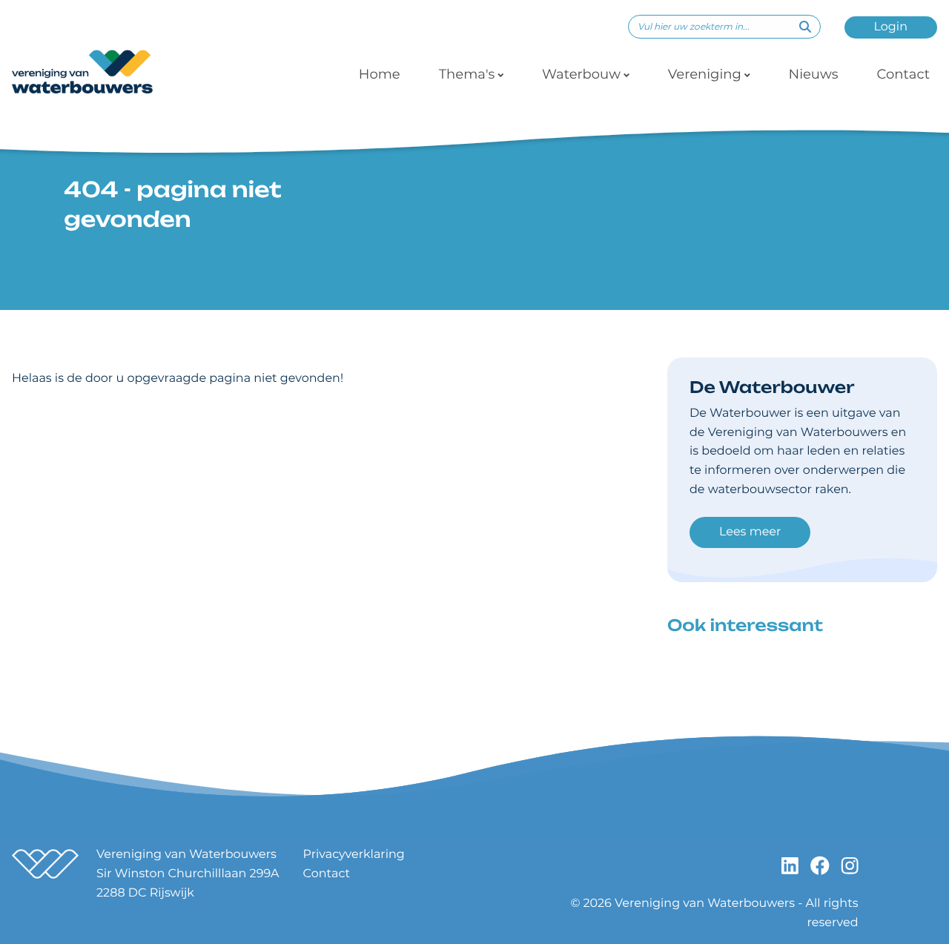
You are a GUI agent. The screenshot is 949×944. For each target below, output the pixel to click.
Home (379, 74)
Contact (903, 74)
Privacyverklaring (354, 855)
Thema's (467, 74)
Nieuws (814, 74)
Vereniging (704, 74)
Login (890, 27)
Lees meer (750, 532)
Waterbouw (581, 74)
